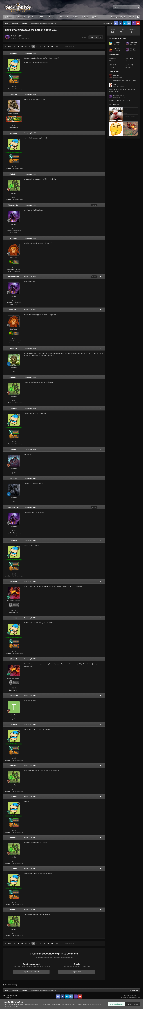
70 (14, 719)
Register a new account (31, 972)
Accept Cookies (116, 1004)
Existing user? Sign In (118, 17)
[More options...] (101, 53)
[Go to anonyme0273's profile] (127, 49)
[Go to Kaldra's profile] (14, 461)
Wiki (76, 17)
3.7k (14, 87)
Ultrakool (13, 581)
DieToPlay (13, 94)
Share (83, 37)
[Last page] (61, 46)
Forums (9, 17)
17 (37, 46)
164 (14, 125)
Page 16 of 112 (70, 46)
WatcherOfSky (18, 36)
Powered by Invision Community (130, 997)
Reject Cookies (132, 1004)
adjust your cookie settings (66, 1004)
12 (18, 46)
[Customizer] (138, 17)
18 (40, 46)
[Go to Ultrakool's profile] (14, 593)
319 (14, 267)
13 (22, 46)
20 (48, 46)
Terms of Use (14, 1006)
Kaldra (13, 449)
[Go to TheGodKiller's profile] (14, 707)
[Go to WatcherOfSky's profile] (7, 37)
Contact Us (8, 997)
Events (86, 17)
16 (33, 46)
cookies (16, 1004)
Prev (10, 46)
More (96, 17)
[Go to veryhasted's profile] (14, 250)
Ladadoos (13, 53)
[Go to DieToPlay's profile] (14, 106)
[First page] (5, 46)
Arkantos (13, 348)
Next (56, 46)
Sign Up (131, 17)
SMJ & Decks (64, 17)
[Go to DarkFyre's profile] (14, 490)
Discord (51, 17)
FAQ (41, 17)
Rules (32, 17)
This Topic (130, 7)
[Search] (138, 7)
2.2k (14, 610)
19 (44, 46)
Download (21, 17)
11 (14, 46)
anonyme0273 (135, 49)
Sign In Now (77, 972)
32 (15, 473)
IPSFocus (14, 995)
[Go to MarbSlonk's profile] (14, 185)
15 (29, 46)
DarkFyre (13, 478)
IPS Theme (6, 995)
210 (14, 228)
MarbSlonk (13, 174)
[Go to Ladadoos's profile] (14, 65)
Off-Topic (25, 38)
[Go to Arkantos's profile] (14, 360)
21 (52, 46)
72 (14, 197)
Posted (30, 53)
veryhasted (13, 238)
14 (25, 46)
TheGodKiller (13, 695)
